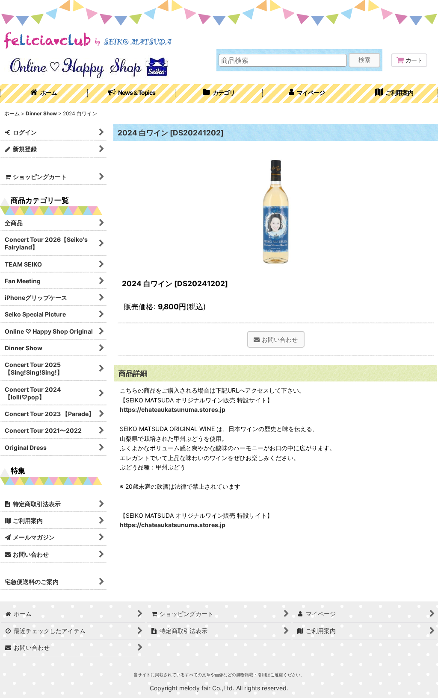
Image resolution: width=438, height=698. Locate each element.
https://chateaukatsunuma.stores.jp (172, 409)
